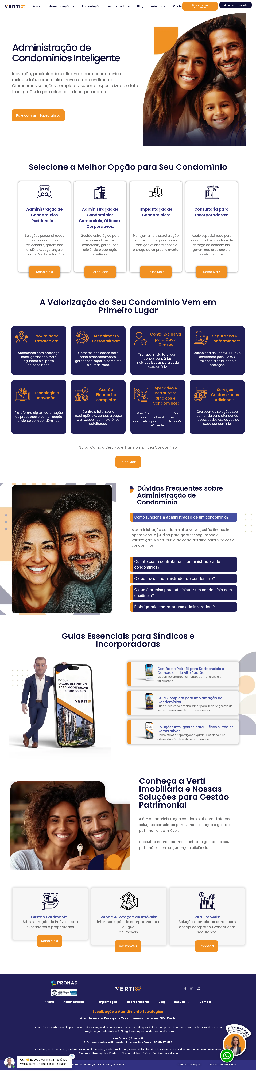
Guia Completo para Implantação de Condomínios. (189, 699)
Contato (179, 6)
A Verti (37, 6)
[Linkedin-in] (191, 988)
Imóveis (156, 6)
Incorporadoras (118, 6)
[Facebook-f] (185, 988)
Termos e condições (189, 1064)
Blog (140, 6)
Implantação (91, 6)
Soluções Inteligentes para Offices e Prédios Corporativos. (195, 728)
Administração (60, 6)
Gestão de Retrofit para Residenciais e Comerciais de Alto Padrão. (190, 670)
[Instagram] (198, 988)
